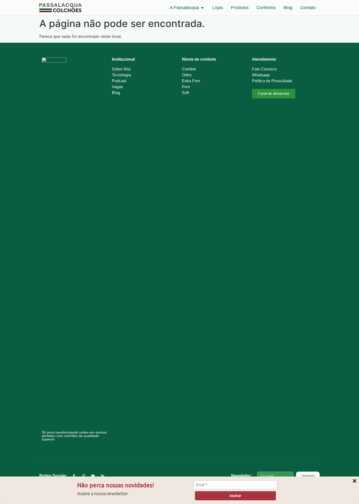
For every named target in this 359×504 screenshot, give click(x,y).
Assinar (235, 495)
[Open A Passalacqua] (202, 7)
